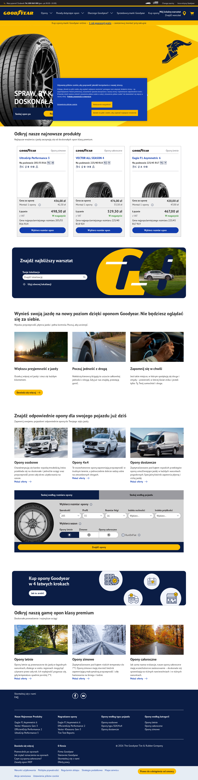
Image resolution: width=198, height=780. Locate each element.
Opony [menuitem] (44, 13)
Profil (85, 510)
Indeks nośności (136, 510)
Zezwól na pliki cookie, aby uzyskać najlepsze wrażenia (114, 113)
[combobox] (24, 277)
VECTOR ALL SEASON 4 (90, 158)
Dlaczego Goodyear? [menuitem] (98, 13)
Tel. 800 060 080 (31, 3)
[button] (49, 162)
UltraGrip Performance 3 (34, 158)
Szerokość (65, 510)
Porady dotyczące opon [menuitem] (67, 13)
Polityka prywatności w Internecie (79, 97)
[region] (100, 99)
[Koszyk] (192, 13)
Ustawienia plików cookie (67, 104)
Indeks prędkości (164, 510)
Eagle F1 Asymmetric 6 (146, 158)
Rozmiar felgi (112, 510)
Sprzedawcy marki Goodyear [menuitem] (131, 13)
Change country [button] (168, 3)
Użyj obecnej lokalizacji (39, 284)
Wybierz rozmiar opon (42, 230)
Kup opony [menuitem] (153, 13)
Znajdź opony (99, 547)
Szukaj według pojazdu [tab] (141, 494)
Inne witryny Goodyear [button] (186, 3)
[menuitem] (148, 2)
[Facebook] (75, 695)
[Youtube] (84, 695)
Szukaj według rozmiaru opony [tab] (56, 494)
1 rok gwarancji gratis (100, 23)
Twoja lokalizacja (31, 272)
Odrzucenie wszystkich (102, 105)
